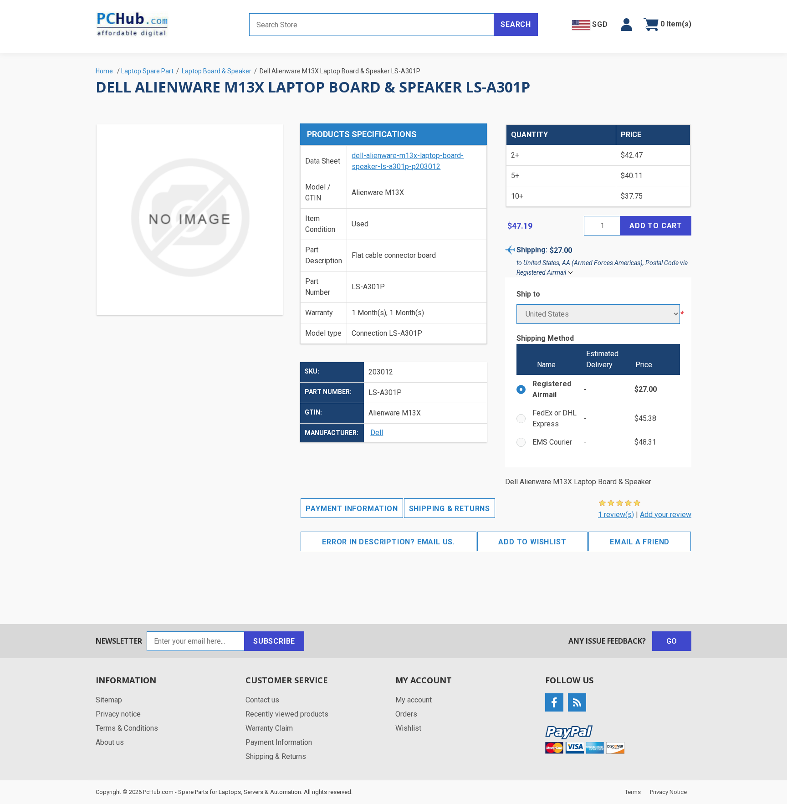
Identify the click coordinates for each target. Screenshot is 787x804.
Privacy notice (118, 714)
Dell (376, 432)
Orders (406, 714)
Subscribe (274, 641)
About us (110, 742)
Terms (633, 792)
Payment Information (352, 508)
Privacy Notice (668, 792)
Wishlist (408, 728)
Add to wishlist (532, 542)
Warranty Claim (269, 728)
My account (413, 700)
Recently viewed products (286, 714)
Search (516, 24)
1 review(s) (616, 514)
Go (672, 641)
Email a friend (639, 542)
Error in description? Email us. (388, 542)
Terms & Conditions (127, 728)
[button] (626, 24)
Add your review (665, 514)
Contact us (262, 700)
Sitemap (109, 700)
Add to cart (655, 225)
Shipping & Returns (449, 508)
